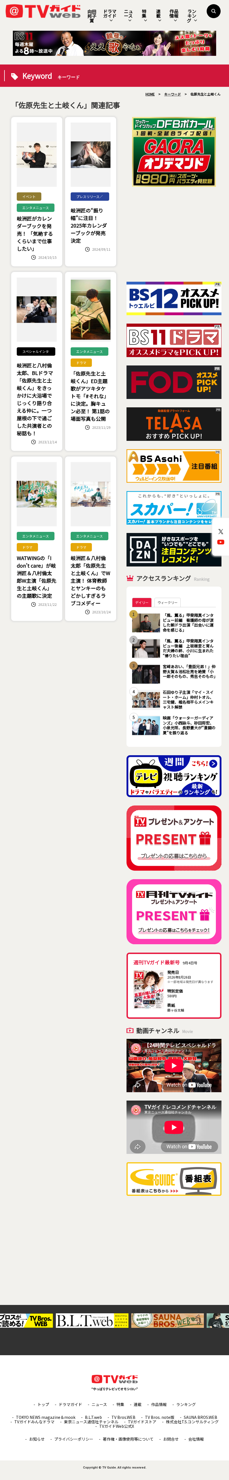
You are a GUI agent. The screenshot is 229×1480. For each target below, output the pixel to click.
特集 (144, 13)
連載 (158, 13)
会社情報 (196, 1439)
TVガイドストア (142, 1422)
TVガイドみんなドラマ (34, 1422)
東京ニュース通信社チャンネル (91, 1422)
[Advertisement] (174, 234)
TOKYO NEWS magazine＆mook (45, 1417)
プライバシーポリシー (73, 1439)
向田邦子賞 (91, 16)
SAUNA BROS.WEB (200, 1417)
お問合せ (171, 1439)
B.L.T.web (93, 1417)
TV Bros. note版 (159, 1417)
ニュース (128, 13)
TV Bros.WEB (123, 1417)
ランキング (191, 16)
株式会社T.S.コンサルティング (192, 1422)
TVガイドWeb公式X (116, 1426)
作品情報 (174, 13)
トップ (43, 1404)
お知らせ (37, 1439)
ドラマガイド (109, 13)
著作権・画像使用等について (128, 1439)
